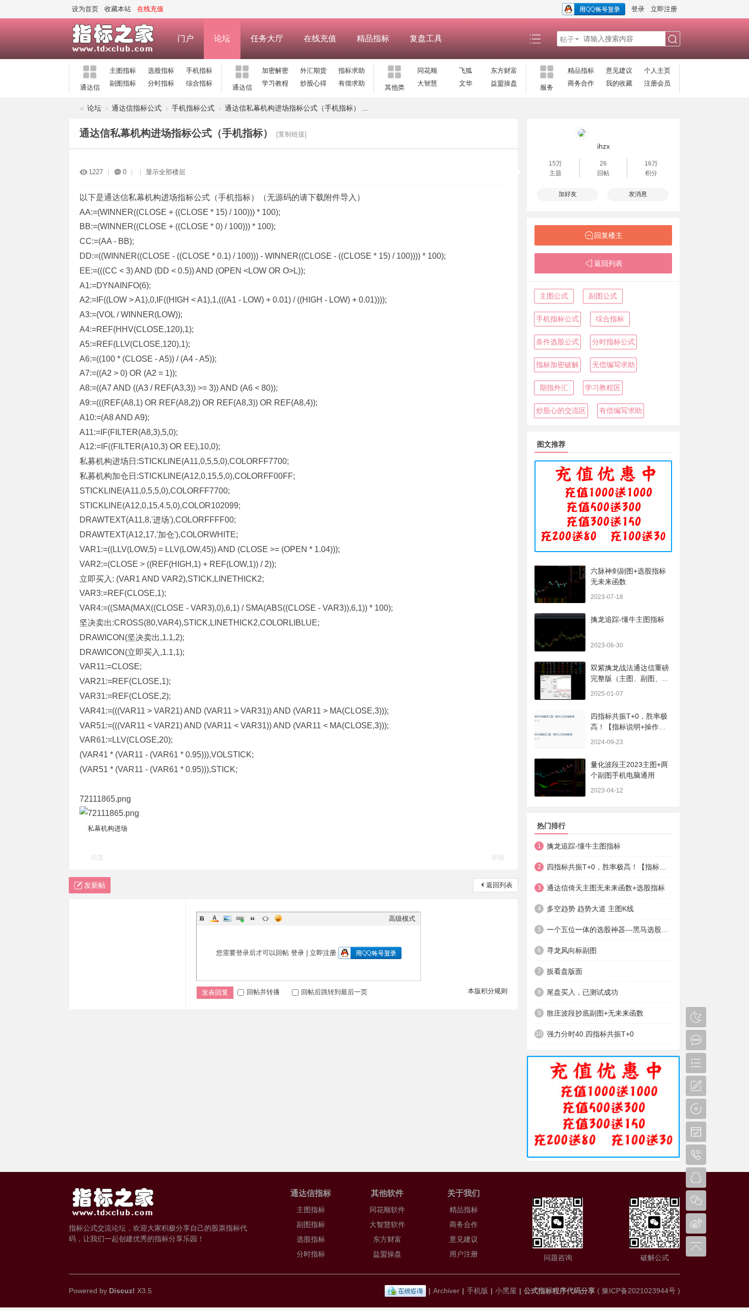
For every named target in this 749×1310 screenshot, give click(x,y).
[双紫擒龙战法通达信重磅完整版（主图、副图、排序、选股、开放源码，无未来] (559, 681)
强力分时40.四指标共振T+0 (590, 1034)
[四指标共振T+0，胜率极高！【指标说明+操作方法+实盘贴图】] (559, 729)
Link (240, 918)
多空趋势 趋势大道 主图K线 (590, 909)
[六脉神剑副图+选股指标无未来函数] (559, 584)
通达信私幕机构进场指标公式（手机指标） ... (296, 108)
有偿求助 (351, 83)
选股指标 (161, 70)
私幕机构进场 (107, 828)
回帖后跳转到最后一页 (334, 992)
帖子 (567, 39)
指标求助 (351, 70)
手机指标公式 (193, 108)
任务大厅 (267, 38)
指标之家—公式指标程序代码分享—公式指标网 (73, 108)
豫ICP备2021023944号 (639, 1291)
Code (265, 918)
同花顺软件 (387, 1210)
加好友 (567, 194)
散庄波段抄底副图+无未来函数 (595, 1013)
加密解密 (275, 70)
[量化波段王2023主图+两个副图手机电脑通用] (559, 777)
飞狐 (465, 70)
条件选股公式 (557, 342)
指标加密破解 (557, 365)
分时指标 (161, 83)
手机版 (477, 1291)
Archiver (446, 1291)
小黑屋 (506, 1291)
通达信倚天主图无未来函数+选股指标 (606, 888)
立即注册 (664, 9)
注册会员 (657, 83)
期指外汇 (554, 388)
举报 (497, 857)
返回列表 (499, 885)
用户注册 (463, 1254)
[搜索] (672, 39)
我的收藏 (619, 83)
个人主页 (657, 70)
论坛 (222, 38)
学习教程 (275, 83)
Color (214, 918)
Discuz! (122, 1291)
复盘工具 (426, 38)
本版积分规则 (487, 991)
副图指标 (123, 83)
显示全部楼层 (165, 172)
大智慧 (427, 83)
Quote (253, 918)
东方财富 (504, 70)
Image (227, 918)
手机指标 (199, 70)
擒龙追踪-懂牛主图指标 (627, 619)
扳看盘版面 (564, 971)
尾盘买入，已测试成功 (582, 992)
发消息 (638, 194)
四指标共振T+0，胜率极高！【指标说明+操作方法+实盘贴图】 (629, 727)
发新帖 (94, 885)
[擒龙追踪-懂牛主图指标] (559, 632)
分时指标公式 (613, 342)
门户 (185, 38)
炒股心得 (313, 83)
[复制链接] (291, 134)
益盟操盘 (504, 83)
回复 (97, 857)
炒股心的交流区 (561, 410)
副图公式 (602, 296)
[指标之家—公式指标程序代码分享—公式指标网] (118, 38)
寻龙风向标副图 (572, 950)
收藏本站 (117, 9)
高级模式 (402, 918)
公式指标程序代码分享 (559, 1291)
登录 (638, 9)
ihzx (603, 146)
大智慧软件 (387, 1224)
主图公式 (554, 296)
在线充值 (320, 38)
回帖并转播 (263, 992)
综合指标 (199, 83)
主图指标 (123, 70)
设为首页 (85, 9)
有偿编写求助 (620, 410)
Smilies (278, 918)
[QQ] (405, 1291)
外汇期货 (313, 70)
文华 (465, 83)
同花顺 (427, 70)
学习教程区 (603, 388)
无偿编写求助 (613, 365)
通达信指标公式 (137, 108)
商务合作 (581, 83)
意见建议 (619, 70)
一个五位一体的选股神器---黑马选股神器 (609, 929)
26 (603, 163)
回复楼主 (608, 235)
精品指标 (373, 38)
